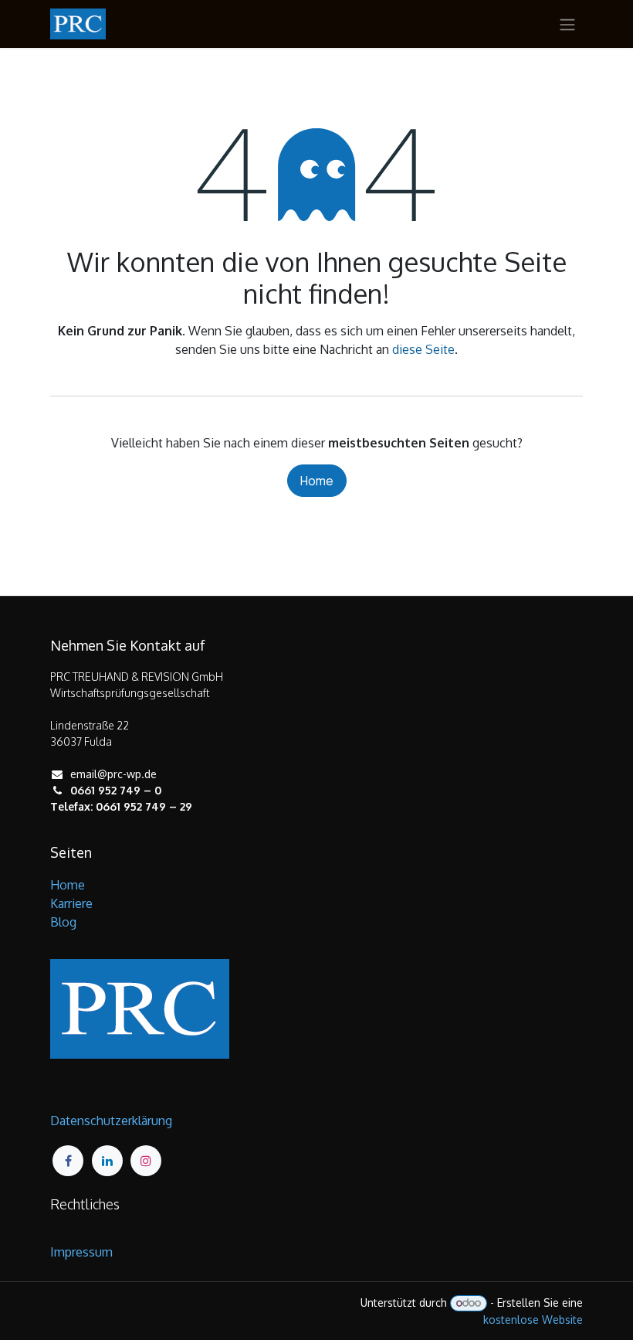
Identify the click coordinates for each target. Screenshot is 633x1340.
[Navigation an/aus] (567, 24)
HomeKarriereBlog (71, 903)
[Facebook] (67, 1160)
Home (316, 480)
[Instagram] (145, 1160)
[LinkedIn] (107, 1160)
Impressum (81, 1252)
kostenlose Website (533, 1319)
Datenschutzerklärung (111, 1120)
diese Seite (423, 349)
